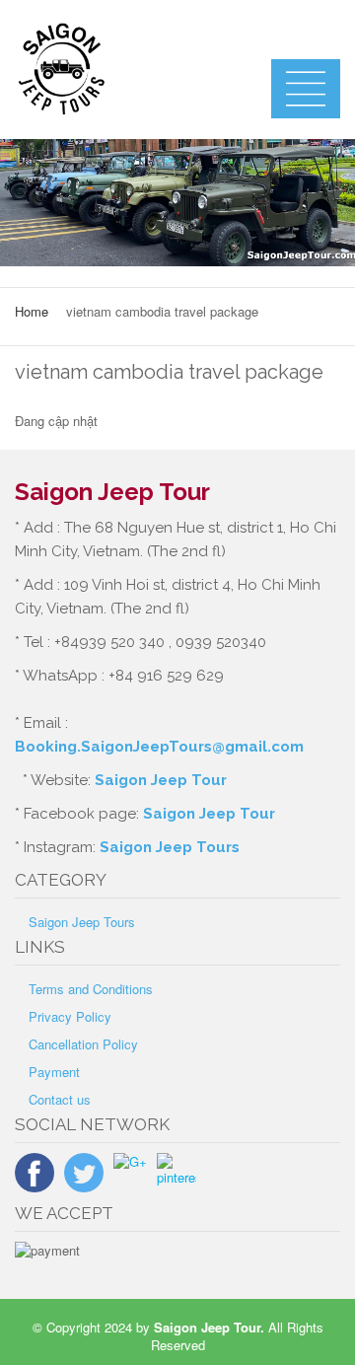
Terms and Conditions (91, 988)
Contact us (60, 1099)
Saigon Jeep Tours (170, 847)
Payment (54, 1071)
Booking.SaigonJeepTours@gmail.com (159, 746)
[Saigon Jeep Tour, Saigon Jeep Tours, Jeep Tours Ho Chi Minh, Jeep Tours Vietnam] (128, 69)
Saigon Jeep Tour (161, 780)
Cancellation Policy (83, 1044)
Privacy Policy (70, 1016)
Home (31, 311)
